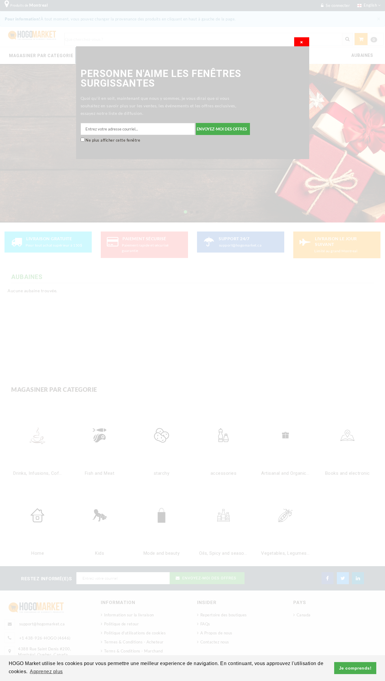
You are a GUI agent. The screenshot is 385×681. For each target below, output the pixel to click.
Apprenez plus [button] (46, 671)
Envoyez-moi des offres (222, 129)
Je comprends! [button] (355, 668)
